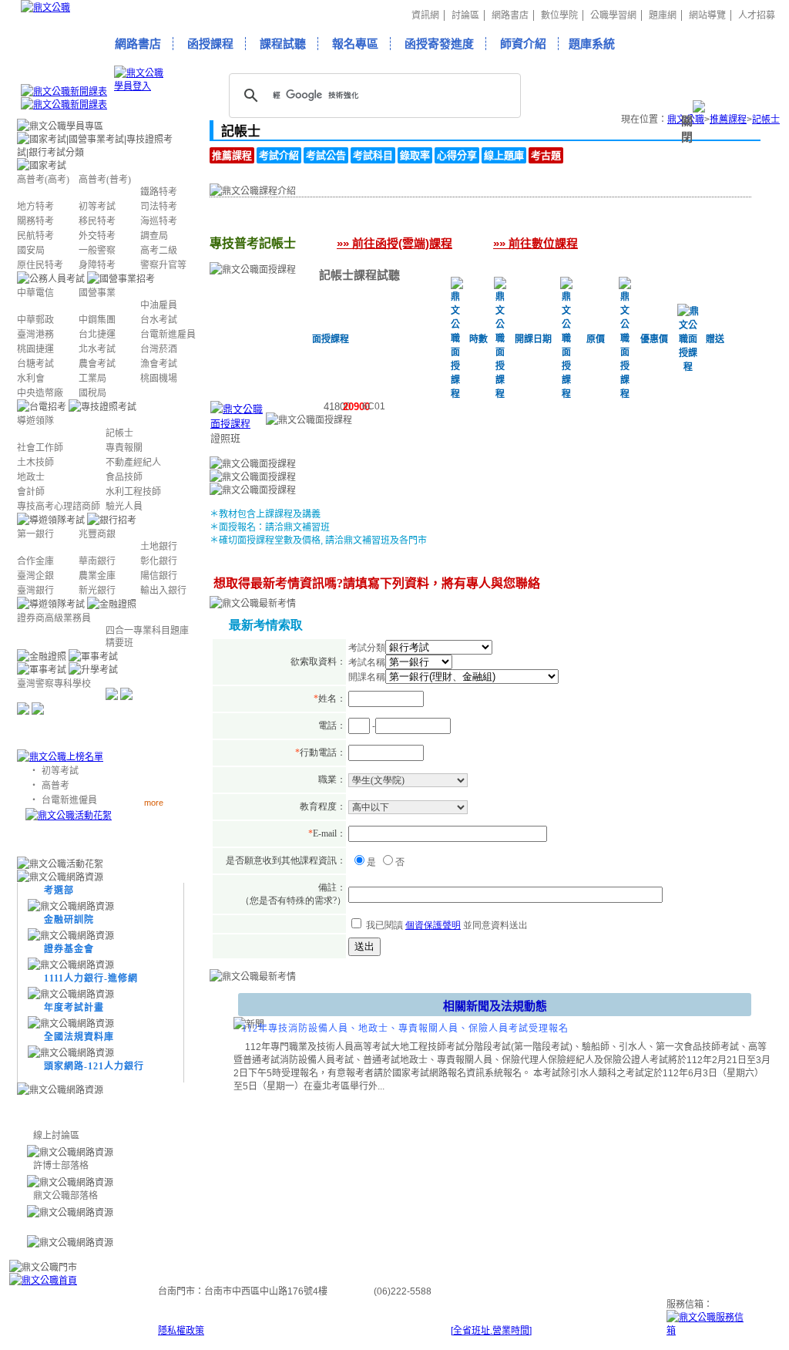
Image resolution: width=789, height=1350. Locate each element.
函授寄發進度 (439, 43)
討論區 (465, 15)
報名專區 (355, 43)
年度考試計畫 (74, 1007)
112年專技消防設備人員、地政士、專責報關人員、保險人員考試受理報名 (405, 1028)
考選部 (59, 890)
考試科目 (373, 155)
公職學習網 (613, 15)
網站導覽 (707, 15)
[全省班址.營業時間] (491, 1330)
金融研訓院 (69, 919)
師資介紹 (523, 43)
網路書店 (510, 15)
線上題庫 (504, 155)
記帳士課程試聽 (359, 274)
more (153, 802)
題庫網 (663, 15)
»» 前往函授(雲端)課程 (394, 243)
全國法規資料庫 (79, 1037)
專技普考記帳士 (274, 221)
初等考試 (60, 771)
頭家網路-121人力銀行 (94, 1066)
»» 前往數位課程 (535, 243)
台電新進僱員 (69, 800)
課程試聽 (283, 43)
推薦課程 (232, 155)
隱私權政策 (181, 1330)
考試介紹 (279, 155)
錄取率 (415, 155)
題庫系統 (592, 43)
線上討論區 (56, 1135)
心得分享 (457, 155)
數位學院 (559, 15)
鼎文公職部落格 (65, 1195)
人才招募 (756, 15)
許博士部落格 (61, 1165)
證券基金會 (69, 949)
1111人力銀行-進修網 (91, 978)
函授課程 (210, 43)
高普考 (55, 785)
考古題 (546, 155)
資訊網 (425, 15)
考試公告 (326, 155)
